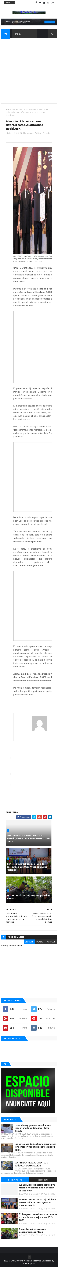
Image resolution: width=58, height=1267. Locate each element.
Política (27, 109)
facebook (50, 942)
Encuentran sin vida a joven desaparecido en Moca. (28, 897)
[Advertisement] (29, 69)
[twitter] (40, 2)
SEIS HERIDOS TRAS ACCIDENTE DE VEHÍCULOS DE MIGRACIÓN (31, 1164)
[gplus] (52, 2)
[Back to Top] (29, 1257)
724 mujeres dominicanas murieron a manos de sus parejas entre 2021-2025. (38, 1217)
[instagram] (48, 2)
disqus (39, 942)
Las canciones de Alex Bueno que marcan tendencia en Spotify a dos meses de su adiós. (35, 1147)
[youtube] (44, 2)
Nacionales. (17, 109)
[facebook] (36, 2)
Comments (42, 1180)
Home (8, 109)
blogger (29, 942)
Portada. (35, 109)
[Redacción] (39, 723)
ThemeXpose (29, 1263)
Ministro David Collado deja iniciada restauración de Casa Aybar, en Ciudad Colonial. (27, 866)
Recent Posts (15, 1180)
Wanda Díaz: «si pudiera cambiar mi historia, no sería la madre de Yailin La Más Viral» (28, 838)
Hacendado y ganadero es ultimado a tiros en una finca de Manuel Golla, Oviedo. (34, 1128)
